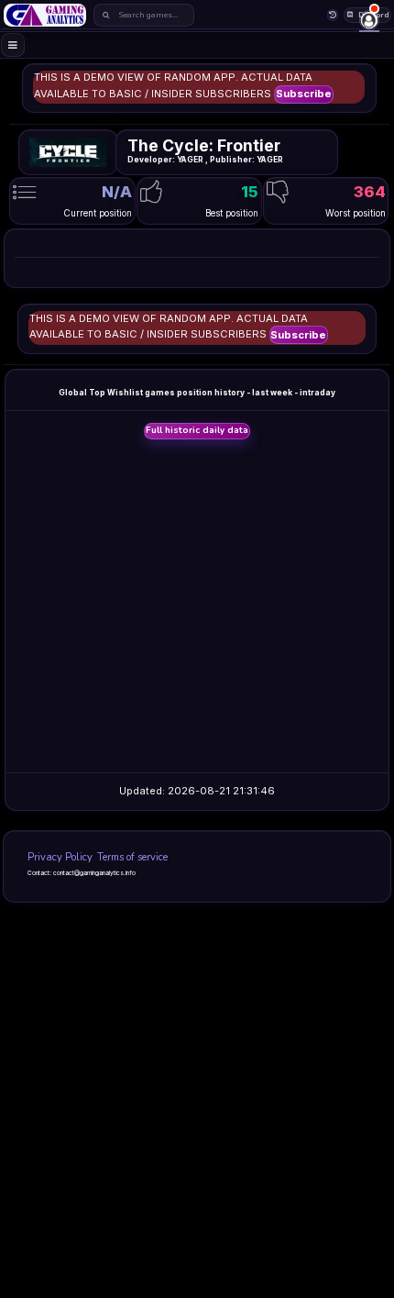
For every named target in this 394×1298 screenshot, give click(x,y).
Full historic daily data (197, 430)
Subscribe (304, 93)
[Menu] (13, 45)
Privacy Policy (60, 857)
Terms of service (132, 857)
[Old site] (333, 15)
